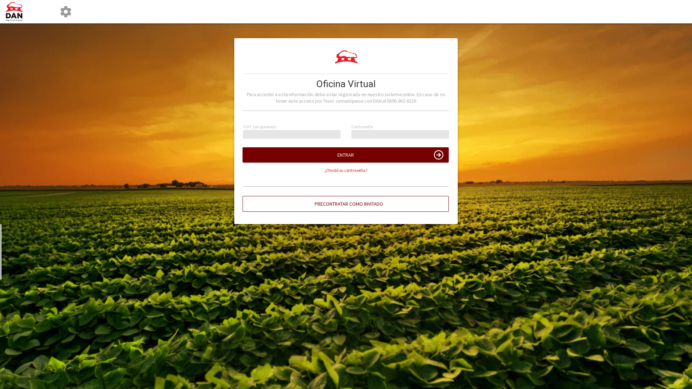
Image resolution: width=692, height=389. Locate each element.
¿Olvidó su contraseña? (345, 170)
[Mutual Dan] (17, 11)
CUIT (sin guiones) (259, 127)
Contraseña (362, 127)
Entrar (345, 155)
